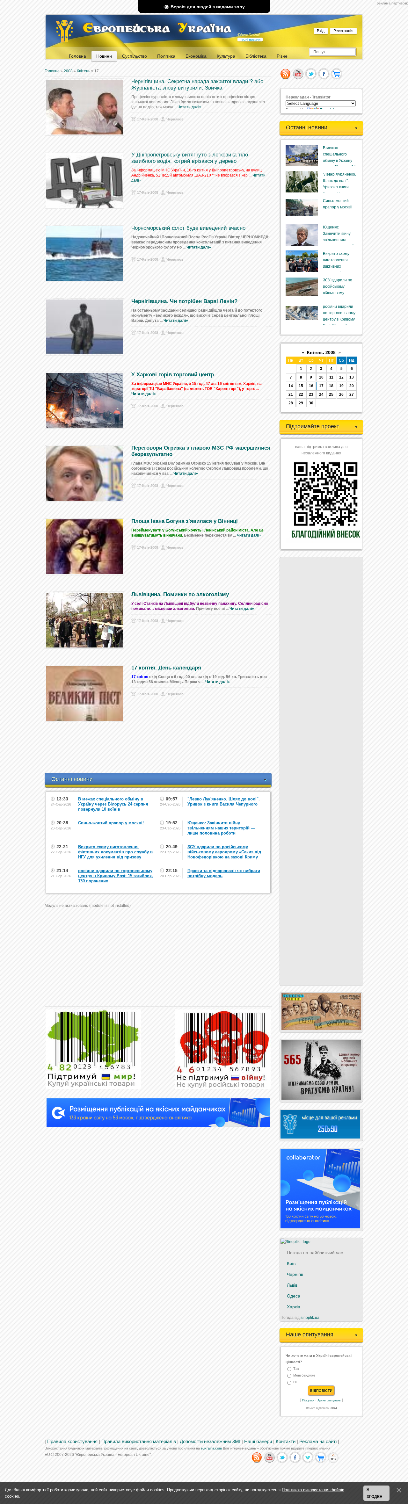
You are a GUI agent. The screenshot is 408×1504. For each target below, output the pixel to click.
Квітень (83, 71)
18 (331, 386)
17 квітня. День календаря (166, 668)
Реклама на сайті (318, 1441)
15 (301, 386)
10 (321, 377)
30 (311, 403)
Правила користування (72, 1441)
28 (290, 403)
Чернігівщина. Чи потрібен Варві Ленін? (184, 301)
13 (351, 377)
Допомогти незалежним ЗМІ (210, 1441)
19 (341, 386)
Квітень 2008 (321, 352)
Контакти (285, 1441)
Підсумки (308, 1400)
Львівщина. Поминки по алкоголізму (180, 594)
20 (351, 386)
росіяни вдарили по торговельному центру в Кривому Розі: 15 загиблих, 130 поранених (339, 319)
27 (351, 394)
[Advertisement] (161, 756)
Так (296, 1368)
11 (331, 377)
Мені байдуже (304, 1375)
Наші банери (258, 1441)
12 (341, 377)
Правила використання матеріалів (138, 1441)
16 (311, 386)
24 (321, 394)
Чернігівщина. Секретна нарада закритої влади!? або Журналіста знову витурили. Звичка (197, 84)
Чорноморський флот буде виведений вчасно (188, 228)
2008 (68, 71)
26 (341, 394)
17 (321, 386)
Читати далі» (189, 107)
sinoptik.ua (310, 1317)
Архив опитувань (329, 1400)
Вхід (320, 31)
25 (331, 394)
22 (301, 394)
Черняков (175, 119)
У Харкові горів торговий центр (172, 375)
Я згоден (374, 1493)
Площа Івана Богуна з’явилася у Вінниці (184, 521)
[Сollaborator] (158, 1126)
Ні (294, 1382)
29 (301, 403)
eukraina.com (211, 1448)
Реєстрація (343, 31)
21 (290, 394)
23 (311, 394)
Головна (52, 71)
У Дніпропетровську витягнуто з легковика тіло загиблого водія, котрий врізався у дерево (189, 158)
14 (290, 386)
